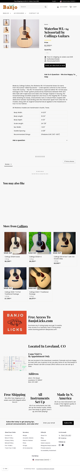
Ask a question (19, 140)
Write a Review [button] (70, 161)
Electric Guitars (28, 440)
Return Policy (9, 438)
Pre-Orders (8, 445)
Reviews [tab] (7, 164)
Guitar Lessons (45, 443)
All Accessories (27, 448)
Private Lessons (46, 448)
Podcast (43, 440)
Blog (42, 438)
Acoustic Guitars (28, 438)
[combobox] (34, 7)
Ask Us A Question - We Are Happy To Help (59, 75)
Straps (25, 445)
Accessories (19, 13)
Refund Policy (9, 443)
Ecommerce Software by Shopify (45, 468)
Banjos (6, 13)
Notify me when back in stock (55, 65)
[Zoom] (25, 33)
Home (46, 24)
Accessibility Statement (48, 450)
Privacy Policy (9, 440)
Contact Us (34, 13)
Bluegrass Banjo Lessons (48, 445)
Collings (22, 226)
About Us (44, 435)
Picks (24, 443)
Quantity (47, 50)
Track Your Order (10, 448)
